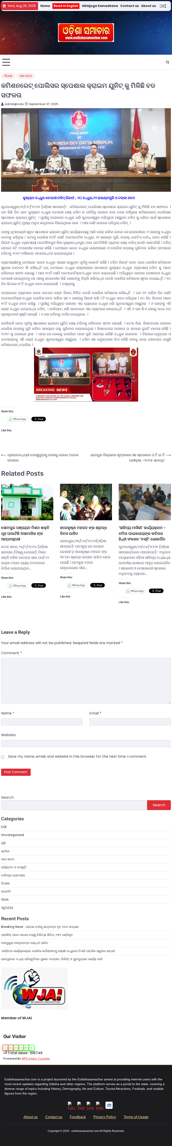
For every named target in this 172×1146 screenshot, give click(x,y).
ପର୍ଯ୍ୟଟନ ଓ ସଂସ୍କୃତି (13, 867)
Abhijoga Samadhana (100, 6)
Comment (11, 653)
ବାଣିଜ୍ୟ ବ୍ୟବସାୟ (13, 875)
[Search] (167, 62)
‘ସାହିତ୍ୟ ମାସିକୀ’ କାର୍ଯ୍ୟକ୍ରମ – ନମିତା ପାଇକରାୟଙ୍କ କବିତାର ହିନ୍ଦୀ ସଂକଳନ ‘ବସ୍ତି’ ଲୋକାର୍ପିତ (142, 533)
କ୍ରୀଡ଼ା (5, 851)
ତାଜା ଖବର (26, 76)
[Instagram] (99, 1108)
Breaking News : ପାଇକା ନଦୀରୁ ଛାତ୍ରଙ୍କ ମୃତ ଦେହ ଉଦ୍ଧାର (40, 927)
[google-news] (109, 1107)
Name (7, 713)
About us (148, 6)
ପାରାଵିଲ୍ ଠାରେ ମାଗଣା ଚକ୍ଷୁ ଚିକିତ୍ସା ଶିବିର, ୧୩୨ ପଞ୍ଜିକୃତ (37, 935)
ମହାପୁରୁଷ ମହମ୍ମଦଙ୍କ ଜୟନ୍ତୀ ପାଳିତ (24, 943)
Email (95, 713)
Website (8, 734)
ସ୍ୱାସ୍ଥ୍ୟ (7, 907)
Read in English (66, 6)
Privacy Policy (104, 1117)
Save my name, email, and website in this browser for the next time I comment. (77, 756)
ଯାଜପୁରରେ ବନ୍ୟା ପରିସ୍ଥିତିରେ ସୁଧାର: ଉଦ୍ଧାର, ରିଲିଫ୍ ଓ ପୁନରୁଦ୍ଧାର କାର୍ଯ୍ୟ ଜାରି (52, 959)
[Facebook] (71, 1108)
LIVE (4, 827)
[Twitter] (80, 1108)
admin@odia (14, 104)
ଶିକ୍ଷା (5, 899)
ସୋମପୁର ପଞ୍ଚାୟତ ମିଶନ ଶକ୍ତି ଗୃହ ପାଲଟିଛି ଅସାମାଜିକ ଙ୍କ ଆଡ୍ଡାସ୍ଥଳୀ (25, 533)
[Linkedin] (90, 1108)
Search (7, 797)
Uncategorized (12, 835)
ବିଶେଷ (8, 76)
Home (45, 6)
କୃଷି (3, 843)
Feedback (78, 1117)
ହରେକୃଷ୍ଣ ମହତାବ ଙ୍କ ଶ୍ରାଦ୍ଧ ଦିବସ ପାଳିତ (83, 530)
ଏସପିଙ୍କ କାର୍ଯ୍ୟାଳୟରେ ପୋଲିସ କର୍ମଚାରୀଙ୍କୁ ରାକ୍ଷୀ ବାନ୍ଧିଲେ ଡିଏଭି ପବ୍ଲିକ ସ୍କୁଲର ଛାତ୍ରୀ (58, 951)
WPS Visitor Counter (36, 1058)
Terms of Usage (136, 1117)
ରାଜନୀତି (6, 891)
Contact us (129, 6)
